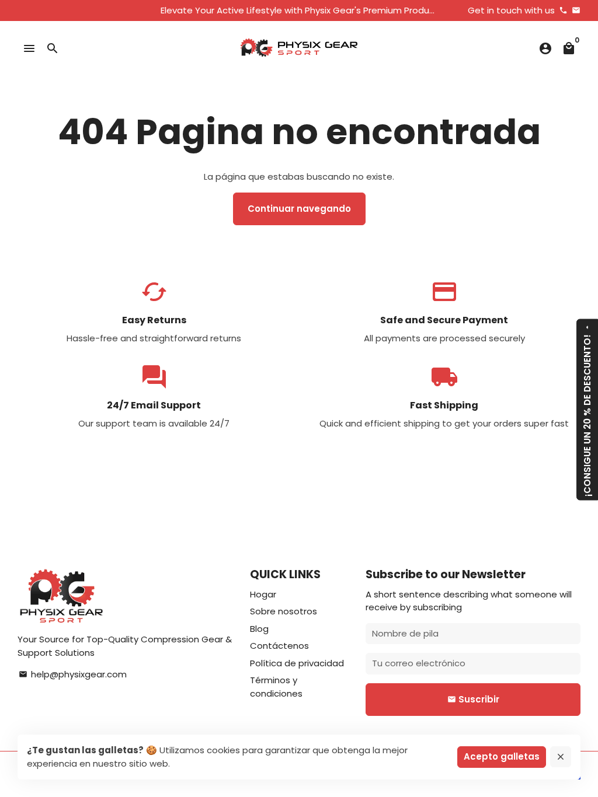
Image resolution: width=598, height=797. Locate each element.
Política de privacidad (297, 663)
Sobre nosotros (283, 611)
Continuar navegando (299, 208)
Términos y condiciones (276, 687)
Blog (259, 629)
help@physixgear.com (73, 674)
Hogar (263, 594)
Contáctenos (279, 645)
